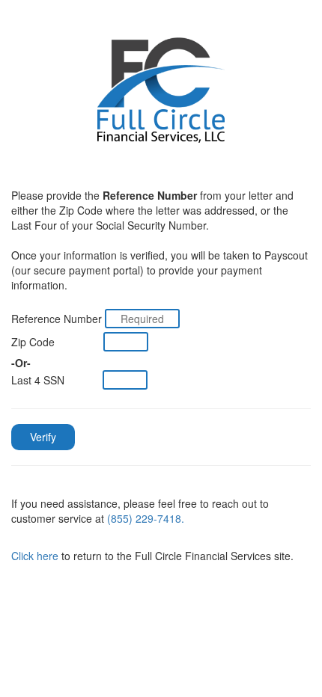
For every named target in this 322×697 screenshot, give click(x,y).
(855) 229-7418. (145, 518)
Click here (34, 555)
